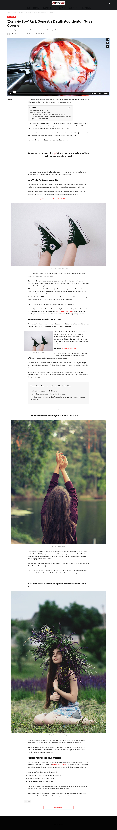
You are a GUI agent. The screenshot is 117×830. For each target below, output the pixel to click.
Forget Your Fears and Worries (39, 119)
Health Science (48, 8)
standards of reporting (64, 311)
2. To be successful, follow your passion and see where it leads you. (52, 116)
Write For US (73, 8)
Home (28, 8)
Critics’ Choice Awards (59, 765)
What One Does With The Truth (40, 112)
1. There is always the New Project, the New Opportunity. (49, 115)
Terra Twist (15, 34)
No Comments (33, 34)
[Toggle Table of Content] (69, 107)
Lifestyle (36, 8)
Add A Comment (58, 807)
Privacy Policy (86, 8)
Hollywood (11, 17)
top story (27, 801)
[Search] (109, 3)
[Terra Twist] (58, 3)
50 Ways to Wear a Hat (69, 349)
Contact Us (61, 8)
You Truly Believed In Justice (39, 110)
